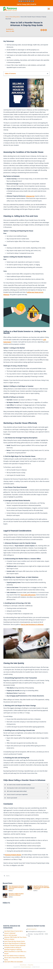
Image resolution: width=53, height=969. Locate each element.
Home (7, 16)
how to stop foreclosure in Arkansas (32, 624)
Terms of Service (23, 964)
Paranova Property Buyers (13, 855)
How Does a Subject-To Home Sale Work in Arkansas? (16, 894)
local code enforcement (28, 595)
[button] (48, 8)
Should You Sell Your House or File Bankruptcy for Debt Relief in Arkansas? (41, 887)
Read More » (11, 890)
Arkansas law (30, 196)
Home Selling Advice (15, 16)
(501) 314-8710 (31, 4)
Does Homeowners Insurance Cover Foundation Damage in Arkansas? (16, 887)
